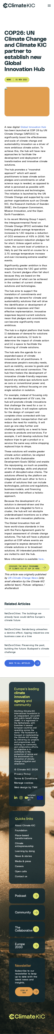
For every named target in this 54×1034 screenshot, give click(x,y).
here (41, 559)
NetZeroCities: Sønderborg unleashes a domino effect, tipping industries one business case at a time (26, 632)
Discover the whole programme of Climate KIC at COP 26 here (24, 567)
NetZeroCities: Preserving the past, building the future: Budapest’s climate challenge (26, 648)
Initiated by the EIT (31, 797)
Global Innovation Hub (33, 127)
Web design (21, 787)
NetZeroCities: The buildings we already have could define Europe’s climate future (24, 616)
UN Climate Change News (23, 578)
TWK (35, 787)
